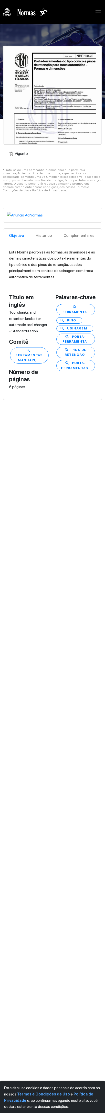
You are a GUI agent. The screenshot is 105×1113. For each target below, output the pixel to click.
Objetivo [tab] (16, 235)
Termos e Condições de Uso (43, 1094)
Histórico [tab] (44, 235)
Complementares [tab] (78, 235)
